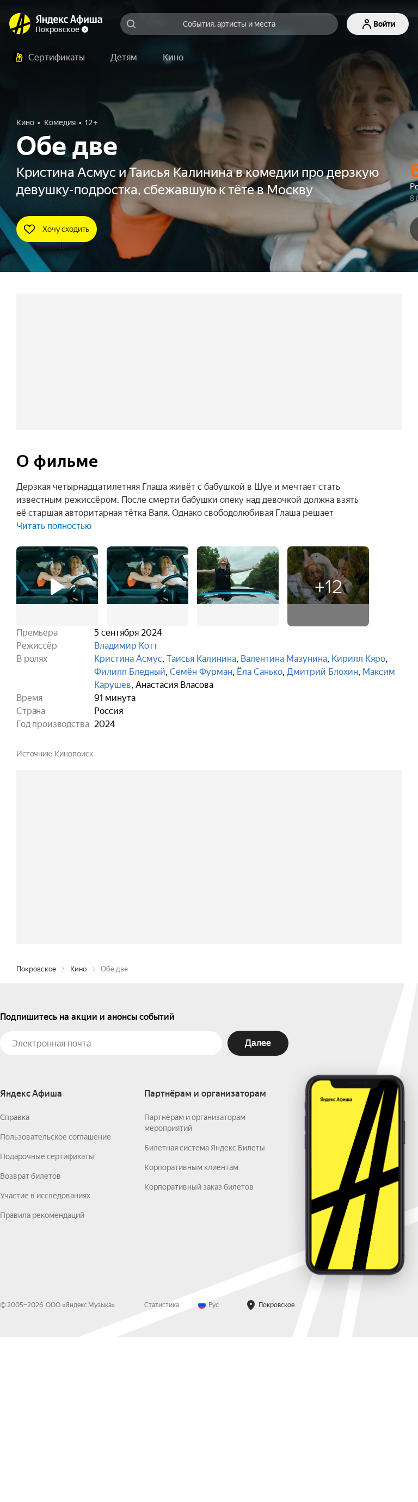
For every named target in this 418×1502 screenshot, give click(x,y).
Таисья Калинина (201, 659)
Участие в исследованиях (45, 1360)
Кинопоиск (73, 753)
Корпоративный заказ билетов (199, 1351)
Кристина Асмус (128, 659)
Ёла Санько (259, 672)
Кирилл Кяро (358, 659)
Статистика (161, 1470)
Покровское (36, 1134)
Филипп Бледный (129, 672)
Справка (14, 1282)
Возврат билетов (30, 1341)
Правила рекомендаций (42, 1380)
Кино (78, 1134)
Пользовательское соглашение (55, 1301)
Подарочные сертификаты (47, 1321)
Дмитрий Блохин (322, 672)
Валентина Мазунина (284, 659)
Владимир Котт (126, 646)
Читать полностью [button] (53, 526)
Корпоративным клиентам (191, 1332)
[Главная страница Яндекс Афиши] (20, 24)
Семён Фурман (201, 672)
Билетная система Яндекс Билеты (204, 1312)
